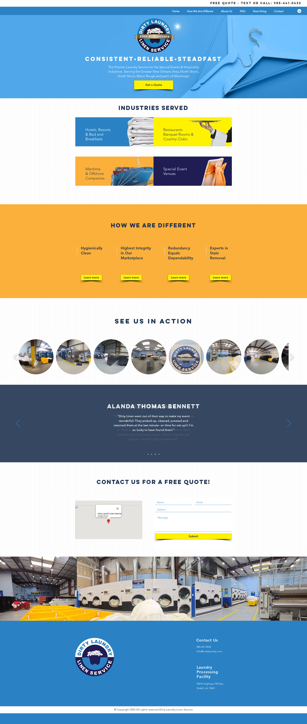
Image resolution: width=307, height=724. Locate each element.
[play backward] (15, 356)
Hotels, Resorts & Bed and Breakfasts (97, 134)
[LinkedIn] (299, 11)
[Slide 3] (155, 454)
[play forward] (291, 356)
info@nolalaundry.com (209, 651)
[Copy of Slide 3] (159, 454)
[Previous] (18, 423)
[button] (36, 356)
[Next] (289, 423)
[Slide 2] (151, 454)
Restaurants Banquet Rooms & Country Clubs (178, 134)
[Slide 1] (148, 454)
